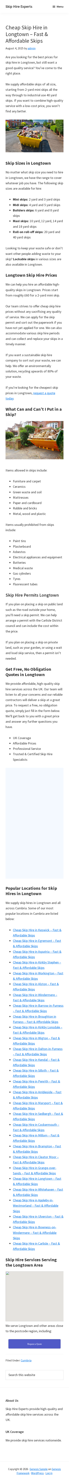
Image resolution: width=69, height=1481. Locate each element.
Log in (48, 1473)
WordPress (37, 1473)
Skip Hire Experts (19, 6)
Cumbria (26, 1360)
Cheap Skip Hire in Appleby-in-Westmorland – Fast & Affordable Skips (35, 1205)
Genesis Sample (39, 1469)
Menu (60, 6)
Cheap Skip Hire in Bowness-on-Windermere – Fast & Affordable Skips (34, 1232)
